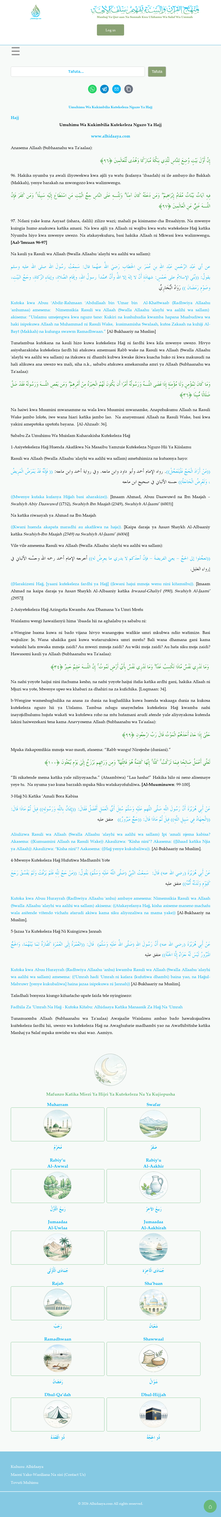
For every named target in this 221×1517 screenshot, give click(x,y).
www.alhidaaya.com (110, 136)
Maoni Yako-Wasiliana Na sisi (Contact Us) (48, 1474)
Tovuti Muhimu (24, 1482)
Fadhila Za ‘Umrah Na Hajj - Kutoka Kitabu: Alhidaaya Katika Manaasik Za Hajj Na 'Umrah (97, 1006)
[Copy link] (128, 89)
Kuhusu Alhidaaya (27, 1466)
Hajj (15, 117)
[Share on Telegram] (104, 89)
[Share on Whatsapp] (92, 89)
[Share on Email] (116, 89)
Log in (110, 30)
